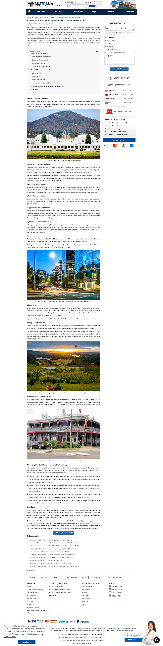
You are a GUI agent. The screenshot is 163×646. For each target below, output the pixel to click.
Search (92, 6)
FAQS (84, 577)
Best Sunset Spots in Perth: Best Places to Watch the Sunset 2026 (49, 552)
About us (29, 586)
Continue (26, 642)
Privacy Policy (31, 595)
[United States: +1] (106, 52)
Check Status (85, 595)
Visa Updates (86, 598)
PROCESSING (72, 577)
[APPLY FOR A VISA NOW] (63, 533)
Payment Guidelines (33, 598)
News (36, 17)
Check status (69, 2)
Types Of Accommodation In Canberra (43, 70)
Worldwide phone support (119, 106)
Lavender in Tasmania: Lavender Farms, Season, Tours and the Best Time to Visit (54, 543)
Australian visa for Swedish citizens (59, 589)
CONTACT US (96, 577)
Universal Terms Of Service (35, 589)
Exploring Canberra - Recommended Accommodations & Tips (61, 17)
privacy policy (127, 30)
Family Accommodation (39, 79)
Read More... (53, 595)
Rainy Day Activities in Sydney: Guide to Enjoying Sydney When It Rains (51, 549)
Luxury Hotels (36, 73)
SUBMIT (119, 69)
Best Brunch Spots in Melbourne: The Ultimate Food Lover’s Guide (50, 557)
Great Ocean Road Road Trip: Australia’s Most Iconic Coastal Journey (50, 563)
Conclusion (34, 89)
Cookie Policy (31, 604)
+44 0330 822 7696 (127, 94)
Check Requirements (88, 586)
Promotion (85, 601)
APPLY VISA (44, 577)
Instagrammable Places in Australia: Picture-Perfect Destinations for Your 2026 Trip (54, 546)
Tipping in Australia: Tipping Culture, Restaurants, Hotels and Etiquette (51, 540)
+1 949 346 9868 (128, 91)
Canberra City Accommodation (41, 57)
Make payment (86, 589)
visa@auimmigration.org (121, 85)
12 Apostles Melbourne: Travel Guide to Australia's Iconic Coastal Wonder (52, 555)
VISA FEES (58, 577)
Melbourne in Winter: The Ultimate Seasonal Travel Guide (47, 560)
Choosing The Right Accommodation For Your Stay (47, 86)
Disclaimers (30, 601)
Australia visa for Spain (56, 586)
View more (30, 570)
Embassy (84, 592)
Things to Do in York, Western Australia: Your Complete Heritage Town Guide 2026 (54, 566)
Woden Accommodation (39, 63)
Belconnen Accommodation (40, 60)
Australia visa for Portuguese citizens (60, 592)
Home (29, 17)
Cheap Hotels (36, 76)
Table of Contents (34, 51)
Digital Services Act (33, 607)
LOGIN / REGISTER (114, 577)
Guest (89, 2)
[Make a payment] (119, 143)
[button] (156, 640)
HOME (32, 577)
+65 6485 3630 (128, 98)
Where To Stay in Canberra (39, 53)
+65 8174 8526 (128, 102)
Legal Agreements (32, 592)
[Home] (29, 12)
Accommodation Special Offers (41, 83)
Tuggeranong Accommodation (41, 66)
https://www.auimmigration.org (44, 4)
